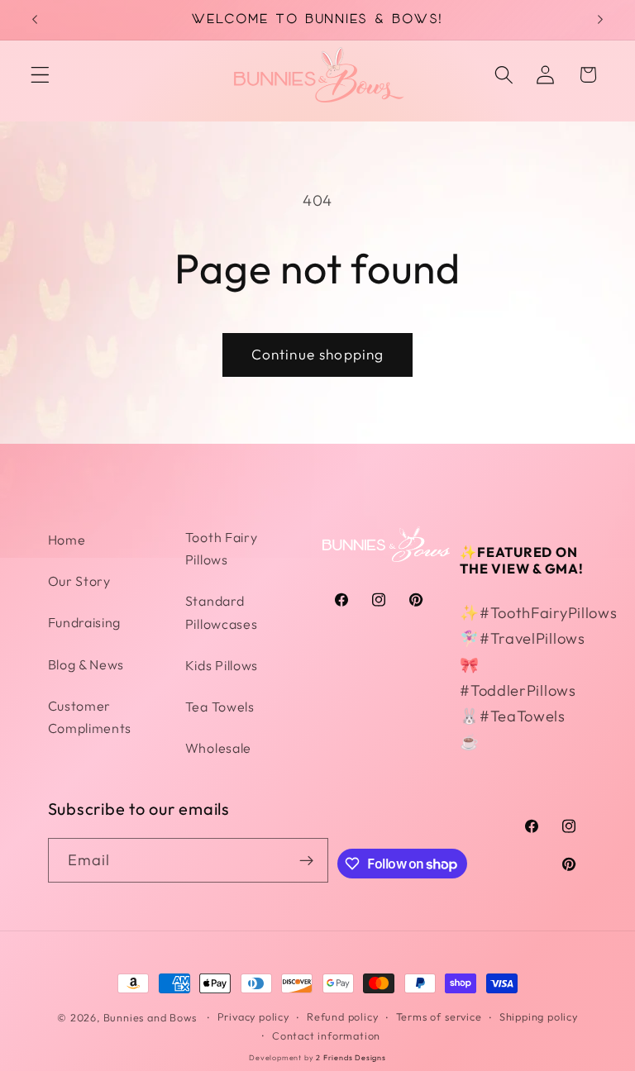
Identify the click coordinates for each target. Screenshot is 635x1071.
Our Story (79, 581)
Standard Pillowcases (221, 612)
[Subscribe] (306, 860)
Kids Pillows (221, 665)
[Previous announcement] (35, 20)
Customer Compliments (90, 716)
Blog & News (86, 664)
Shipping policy (538, 1016)
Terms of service (439, 1016)
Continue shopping (317, 354)
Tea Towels (220, 706)
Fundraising (85, 622)
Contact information (326, 1035)
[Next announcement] (600, 20)
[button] (40, 75)
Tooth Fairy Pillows (221, 548)
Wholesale (218, 748)
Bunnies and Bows (150, 1017)
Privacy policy (253, 1016)
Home (67, 539)
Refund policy (342, 1016)
